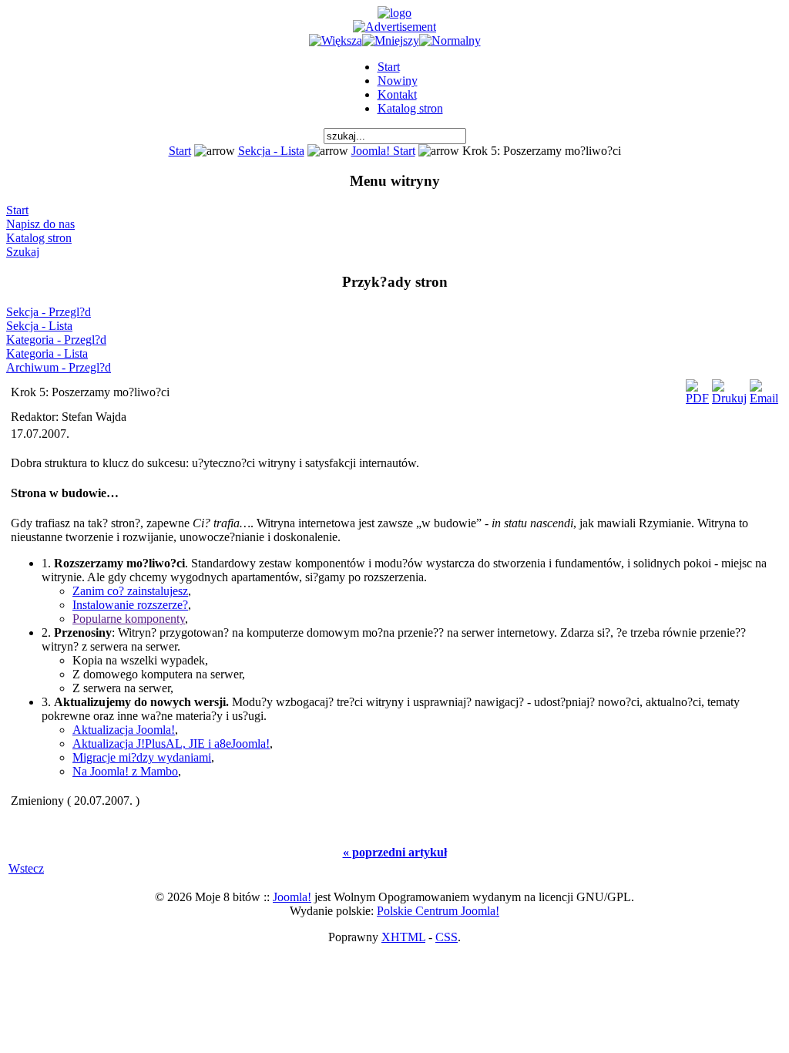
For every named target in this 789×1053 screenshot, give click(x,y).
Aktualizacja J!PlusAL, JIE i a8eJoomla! (171, 743)
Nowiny (398, 80)
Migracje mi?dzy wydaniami (141, 757)
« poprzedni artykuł (395, 852)
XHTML (403, 937)
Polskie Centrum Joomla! (438, 910)
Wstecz (26, 868)
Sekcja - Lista (271, 150)
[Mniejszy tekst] (390, 40)
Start (389, 66)
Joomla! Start (383, 150)
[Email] (764, 388)
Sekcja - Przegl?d (48, 311)
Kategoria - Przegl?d (56, 339)
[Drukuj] (729, 388)
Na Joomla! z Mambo (125, 771)
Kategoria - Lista (47, 353)
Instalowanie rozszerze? (130, 604)
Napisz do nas (40, 223)
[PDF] (697, 388)
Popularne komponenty (128, 618)
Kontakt (397, 94)
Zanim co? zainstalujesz (130, 590)
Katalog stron (410, 108)
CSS (446, 937)
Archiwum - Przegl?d (58, 367)
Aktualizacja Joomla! (123, 729)
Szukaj (22, 251)
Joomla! (292, 896)
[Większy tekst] (335, 40)
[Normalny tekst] (450, 40)
